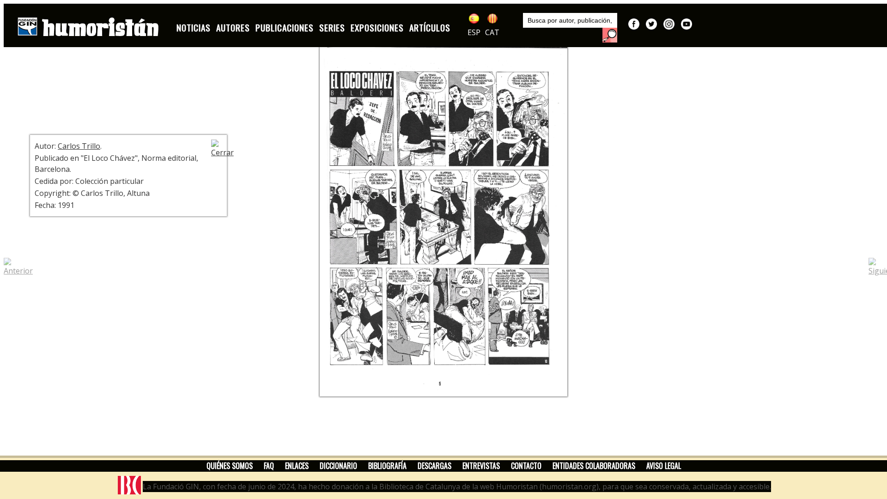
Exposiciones (377, 27)
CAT (492, 32)
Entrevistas (481, 465)
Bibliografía (387, 465)
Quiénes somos (230, 465)
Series (332, 27)
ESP (474, 32)
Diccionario (338, 465)
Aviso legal (663, 465)
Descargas (434, 465)
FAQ (269, 465)
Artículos (429, 27)
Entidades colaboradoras (594, 465)
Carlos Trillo (79, 146)
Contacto (526, 465)
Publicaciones (284, 27)
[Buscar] (609, 35)
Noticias (193, 27)
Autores (233, 27)
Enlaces (297, 465)
